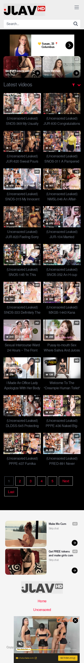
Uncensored (42, 609)
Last (11, 491)
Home (42, 600)
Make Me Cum (52, 71)
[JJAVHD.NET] (24, 9)
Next (65, 480)
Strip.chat (10, 74)
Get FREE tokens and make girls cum (17, 71)
